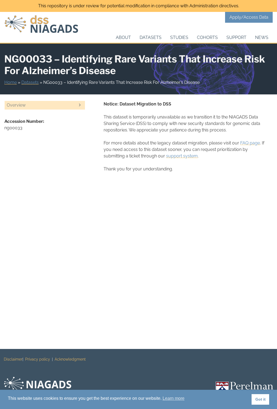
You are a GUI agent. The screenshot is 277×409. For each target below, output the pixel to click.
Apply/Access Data (248, 17)
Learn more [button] (173, 398)
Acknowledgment (70, 359)
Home (10, 82)
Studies (179, 37)
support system (182, 156)
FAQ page (250, 143)
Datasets (150, 37)
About (123, 37)
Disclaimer (13, 359)
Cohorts (207, 37)
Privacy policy (37, 359)
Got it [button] (260, 399)
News (261, 37)
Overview (16, 105)
